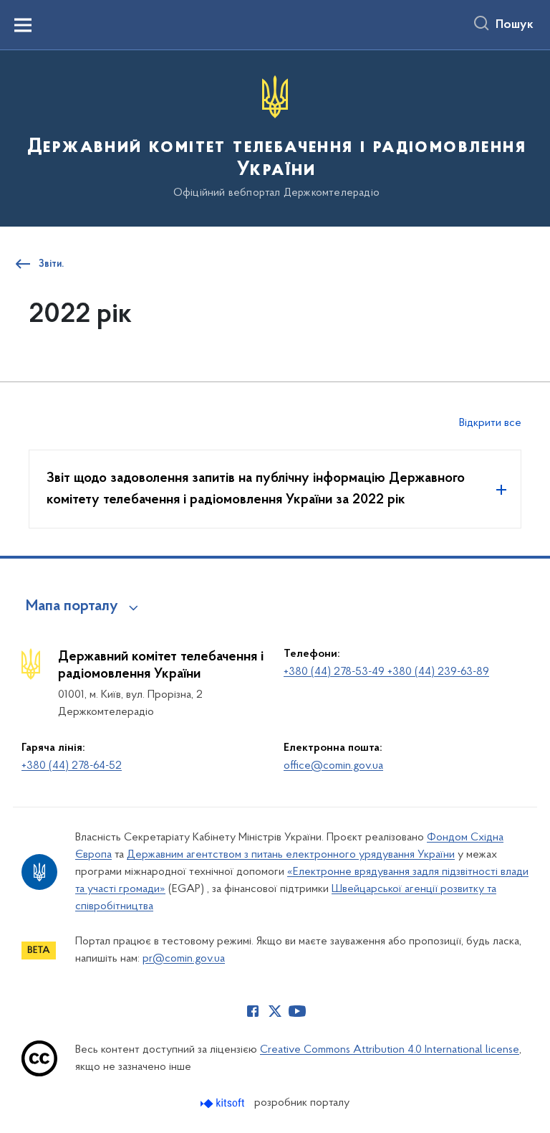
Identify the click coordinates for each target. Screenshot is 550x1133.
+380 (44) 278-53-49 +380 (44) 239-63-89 (386, 672)
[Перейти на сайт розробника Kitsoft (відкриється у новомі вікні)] (224, 1103)
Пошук (515, 25)
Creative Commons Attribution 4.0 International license (389, 1050)
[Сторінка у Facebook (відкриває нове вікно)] (252, 1011)
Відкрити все (490, 423)
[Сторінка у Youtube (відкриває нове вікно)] (297, 1011)
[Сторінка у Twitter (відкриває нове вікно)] (275, 1011)
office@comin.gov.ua (333, 766)
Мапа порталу (72, 607)
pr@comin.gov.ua (184, 958)
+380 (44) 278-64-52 (71, 766)
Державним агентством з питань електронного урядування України (291, 855)
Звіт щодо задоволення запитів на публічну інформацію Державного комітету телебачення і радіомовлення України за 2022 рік (256, 489)
